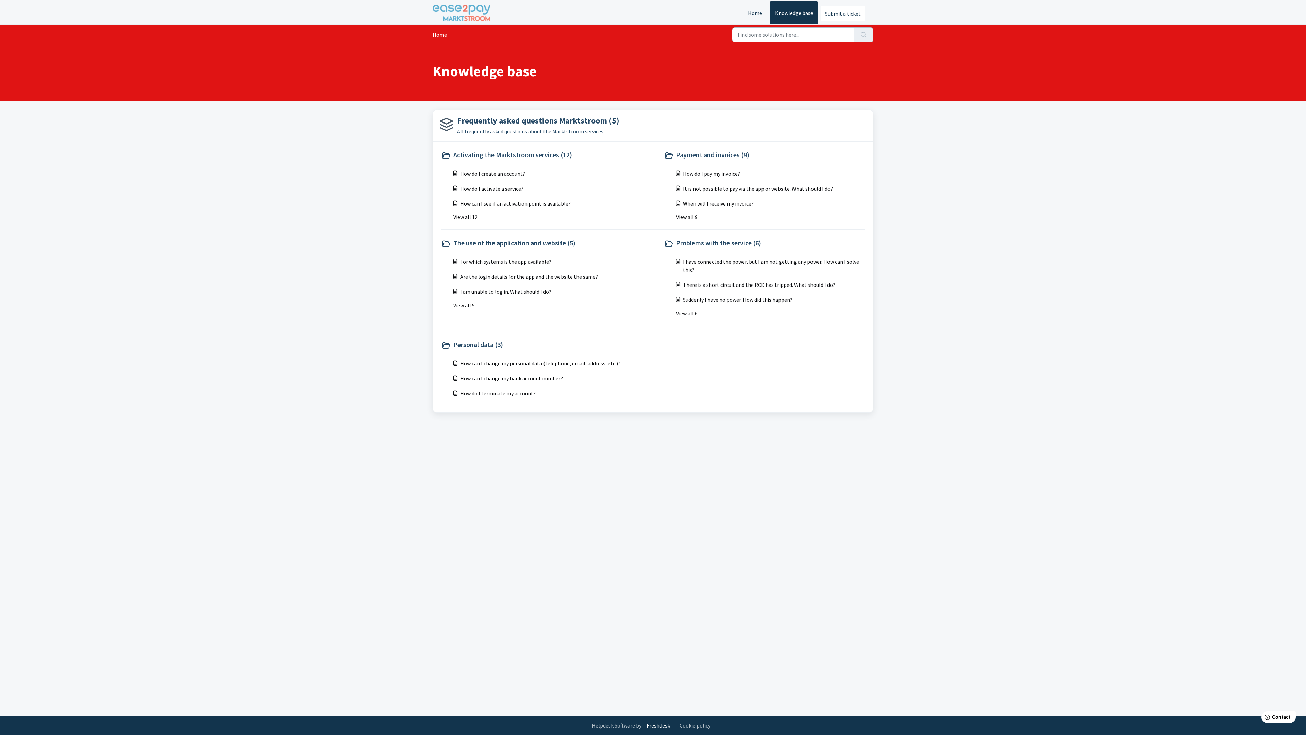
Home (755, 13)
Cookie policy (695, 725)
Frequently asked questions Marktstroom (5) (538, 120)
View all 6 (687, 313)
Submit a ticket (843, 13)
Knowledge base (794, 13)
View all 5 (464, 305)
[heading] (545, 155)
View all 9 (687, 217)
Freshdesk (658, 725)
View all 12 (465, 217)
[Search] (863, 34)
